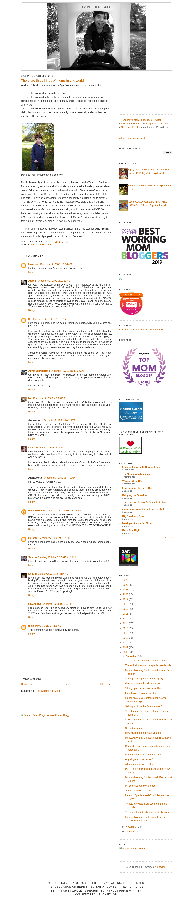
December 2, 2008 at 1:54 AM (56, 264)
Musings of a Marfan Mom (137, 523)
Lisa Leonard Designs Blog (137, 488)
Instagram (149, 123)
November (131, 826)
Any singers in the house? (139, 759)
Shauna (32, 574)
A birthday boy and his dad (139, 764)
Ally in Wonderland (39, 371)
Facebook (146, 120)
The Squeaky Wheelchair (136, 474)
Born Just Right (131, 530)
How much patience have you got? (143, 733)
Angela (32, 281)
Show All (168, 538)
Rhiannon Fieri (36, 604)
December (131, 656)
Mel (30, 398)
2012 (126, 633)
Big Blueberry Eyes (133, 516)
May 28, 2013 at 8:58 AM (48, 626)
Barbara (33, 538)
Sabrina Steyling (37, 557)
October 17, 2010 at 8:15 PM (63, 557)
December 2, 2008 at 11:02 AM (67, 371)
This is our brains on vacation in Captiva (146, 660)
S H (30, 319)
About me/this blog (131, 127)
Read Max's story (130, 120)
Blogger (160, 867)
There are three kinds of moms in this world (148, 812)
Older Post (106, 684)
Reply (31, 272)
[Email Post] (67, 242)
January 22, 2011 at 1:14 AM (53, 574)
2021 (126, 589)
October (130, 831)
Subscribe (162, 123)
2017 (126, 609)
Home (67, 684)
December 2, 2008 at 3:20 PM (49, 398)
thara (31, 626)
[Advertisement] (141, 91)
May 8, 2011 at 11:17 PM (59, 604)
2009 (126, 647)
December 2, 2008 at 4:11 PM (59, 420)
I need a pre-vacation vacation (141, 693)
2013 (126, 628)
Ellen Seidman (36, 510)
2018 (126, 604)
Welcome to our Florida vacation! (142, 683)
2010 (126, 642)
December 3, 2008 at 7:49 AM (59, 477)
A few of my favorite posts (132, 138)
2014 (126, 623)
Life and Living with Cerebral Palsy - (142, 467)
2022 (126, 585)
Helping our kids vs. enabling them (143, 754)
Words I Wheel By (132, 481)
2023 (126, 580)
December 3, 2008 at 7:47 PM (54, 538)
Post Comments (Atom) (48, 691)
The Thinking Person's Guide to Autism (144, 502)
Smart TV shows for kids (138, 790)
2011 (125, 638)
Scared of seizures (135, 728)
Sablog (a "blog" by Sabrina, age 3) (144, 678)
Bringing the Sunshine (135, 495)
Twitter (157, 120)
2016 (126, 613)
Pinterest (137, 123)
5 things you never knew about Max (144, 688)
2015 (126, 618)
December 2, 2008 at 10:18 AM (49, 319)
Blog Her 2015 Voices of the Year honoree (141, 329)
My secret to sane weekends (140, 785)
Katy (31, 447)
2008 (126, 652)
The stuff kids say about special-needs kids (148, 665)
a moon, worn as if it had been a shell (143, 509)
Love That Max (96, 7)
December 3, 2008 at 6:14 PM (65, 510)
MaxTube (126, 123)
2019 (126, 599)
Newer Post (27, 684)
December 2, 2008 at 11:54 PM (51, 447)
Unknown (33, 264)
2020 (126, 594)
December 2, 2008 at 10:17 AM (53, 281)
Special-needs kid (41, 245)
